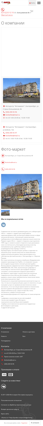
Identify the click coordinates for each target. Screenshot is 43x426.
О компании (5, 332)
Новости (4, 336)
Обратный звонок (7, 15)
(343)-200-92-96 (11, 112)
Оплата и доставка (29, 332)
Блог (24, 336)
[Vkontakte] (31, 11)
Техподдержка (5, 341)
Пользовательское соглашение (11, 400)
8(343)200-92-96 (7, 12)
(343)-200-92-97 (11, 133)
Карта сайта (5, 414)
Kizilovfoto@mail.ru (13, 115)
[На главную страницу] (10, 3)
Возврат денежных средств (10, 409)
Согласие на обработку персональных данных (16, 405)
